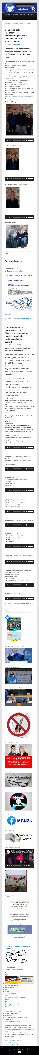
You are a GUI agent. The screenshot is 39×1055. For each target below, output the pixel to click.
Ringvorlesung (9, 1015)
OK (19, 1052)
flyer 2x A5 (8, 314)
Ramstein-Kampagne (11, 971)
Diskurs (23, 252)
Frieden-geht (8, 1003)
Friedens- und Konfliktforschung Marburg (16, 1017)
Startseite (7, 14)
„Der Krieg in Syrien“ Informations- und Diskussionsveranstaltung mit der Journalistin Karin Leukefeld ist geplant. (17, 334)
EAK (6, 989)
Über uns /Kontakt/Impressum (25, 18)
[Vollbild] (32, 866)
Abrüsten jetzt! (9, 948)
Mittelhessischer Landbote (12, 1045)
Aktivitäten (30, 14)
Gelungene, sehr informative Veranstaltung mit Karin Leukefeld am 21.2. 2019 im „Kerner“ (16, 35)
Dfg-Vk (7, 975)
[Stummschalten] (26, 140)
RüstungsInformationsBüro (12, 1005)
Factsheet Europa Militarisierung (14, 969)
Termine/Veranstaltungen (19, 14)
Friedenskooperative (10, 993)
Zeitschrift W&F (9, 1019)
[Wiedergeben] (7, 140)
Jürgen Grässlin (9, 987)
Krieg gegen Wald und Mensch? (13, 896)
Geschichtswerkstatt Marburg (13, 1021)
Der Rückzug (8, 418)
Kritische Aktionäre (10, 1007)
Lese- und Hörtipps (10, 18)
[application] (19, 140)
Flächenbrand (9, 423)
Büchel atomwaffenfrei (11, 973)
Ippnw (6, 1001)
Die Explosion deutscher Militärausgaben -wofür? (19, 946)
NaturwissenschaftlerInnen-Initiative (15, 997)
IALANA (7, 999)
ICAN (6, 995)
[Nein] (37, 1050)
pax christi (8, 991)
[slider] (30, 140)
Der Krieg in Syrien (13, 261)
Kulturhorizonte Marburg (12, 1043)
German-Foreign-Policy (11, 1013)
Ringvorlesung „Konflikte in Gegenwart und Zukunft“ (18, 1025)
